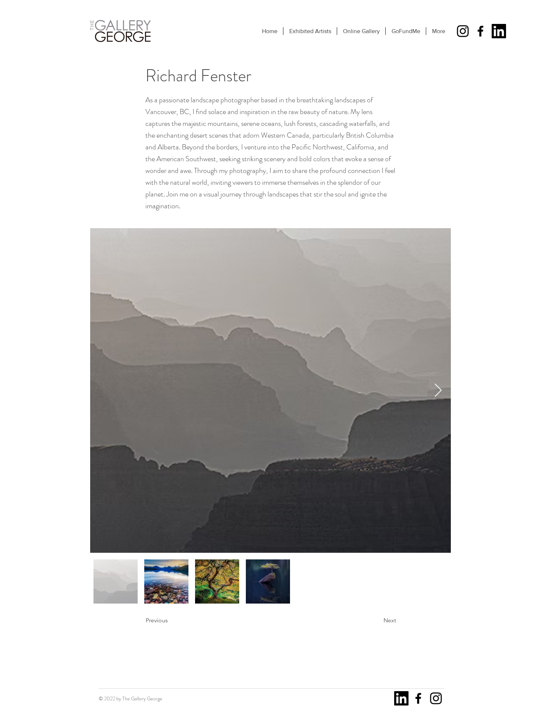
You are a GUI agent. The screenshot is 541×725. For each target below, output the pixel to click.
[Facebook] (480, 31)
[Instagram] (463, 31)
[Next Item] (438, 390)
